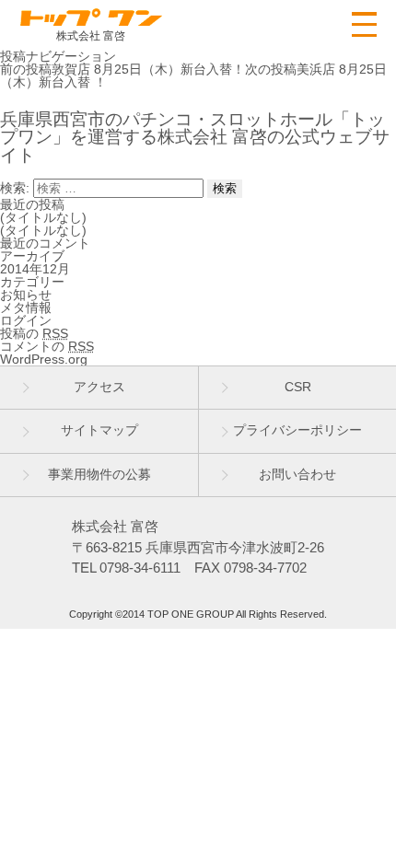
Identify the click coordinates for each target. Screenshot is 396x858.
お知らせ (26, 294)
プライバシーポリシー (297, 430)
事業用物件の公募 (99, 474)
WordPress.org (43, 359)
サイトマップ (99, 430)
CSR (298, 386)
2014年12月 (35, 268)
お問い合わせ (297, 474)
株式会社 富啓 (90, 35)
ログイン (26, 320)
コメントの (47, 346)
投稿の (34, 333)
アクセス (99, 386)
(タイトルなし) (43, 217)
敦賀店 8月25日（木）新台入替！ (122, 69)
